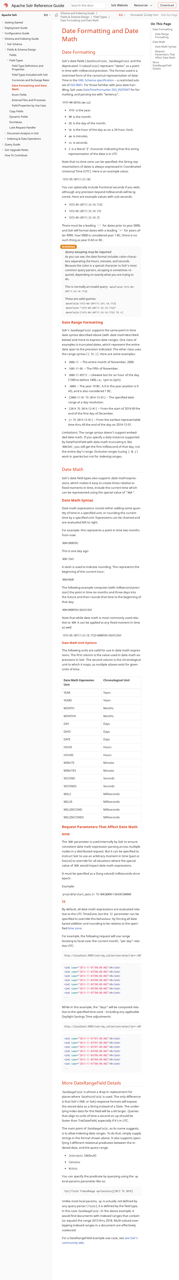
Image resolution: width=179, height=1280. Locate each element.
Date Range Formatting (162, 35)
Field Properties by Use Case (29, 105)
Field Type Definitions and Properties (27, 67)
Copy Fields (16, 111)
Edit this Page (169, 15)
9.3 (121, 15)
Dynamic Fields (18, 117)
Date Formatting (162, 29)
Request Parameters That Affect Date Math (165, 54)
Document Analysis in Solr (23, 133)
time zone (75, 928)
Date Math (159, 42)
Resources (141, 5)
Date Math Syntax (165, 46)
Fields (12, 55)
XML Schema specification (96, 80)
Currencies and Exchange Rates (30, 80)
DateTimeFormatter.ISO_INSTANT (106, 90)
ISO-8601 (76, 85)
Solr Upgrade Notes (16, 150)
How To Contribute (16, 155)
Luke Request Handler (22, 127)
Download (167, 5)
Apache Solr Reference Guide (38, 5)
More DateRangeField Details (162, 65)
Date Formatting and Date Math (29, 87)
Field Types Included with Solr (30, 75)
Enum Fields (19, 94)
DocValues (15, 122)
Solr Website (119, 5)
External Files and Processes (29, 100)
